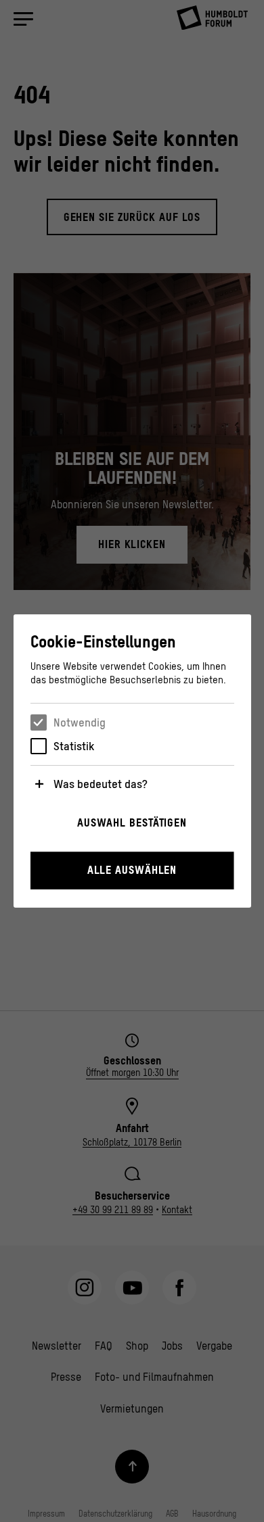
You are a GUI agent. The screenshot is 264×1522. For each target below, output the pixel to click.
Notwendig (79, 722)
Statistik (73, 746)
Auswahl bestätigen (132, 822)
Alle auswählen (132, 870)
